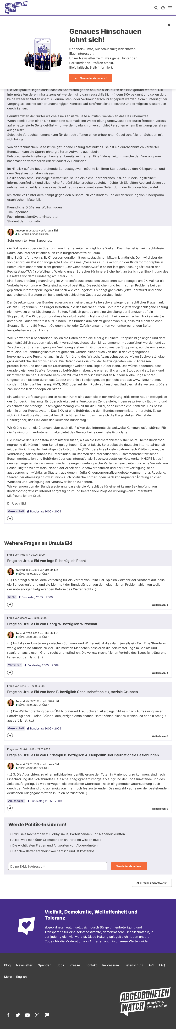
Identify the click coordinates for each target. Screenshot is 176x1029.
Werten (134, 941)
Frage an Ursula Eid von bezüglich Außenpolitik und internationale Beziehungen (83, 755)
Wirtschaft (14, 665)
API (151, 965)
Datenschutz (133, 965)
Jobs (60, 965)
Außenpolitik (16, 801)
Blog (7, 965)
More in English (15, 976)
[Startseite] (16, 8)
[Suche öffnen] (156, 8)
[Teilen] (10, 518)
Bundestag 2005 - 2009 (45, 511)
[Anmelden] (163, 8)
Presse (75, 965)
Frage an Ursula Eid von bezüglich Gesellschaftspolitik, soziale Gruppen (72, 692)
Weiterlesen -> (160, 604)
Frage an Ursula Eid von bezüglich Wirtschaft (52, 624)
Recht (11, 597)
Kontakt (91, 965)
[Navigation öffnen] (170, 8)
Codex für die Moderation (63, 941)
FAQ (162, 965)
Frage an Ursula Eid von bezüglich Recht (46, 561)
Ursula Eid (51, 230)
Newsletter (24, 965)
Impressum (110, 965)
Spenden (44, 965)
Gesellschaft (16, 511)
